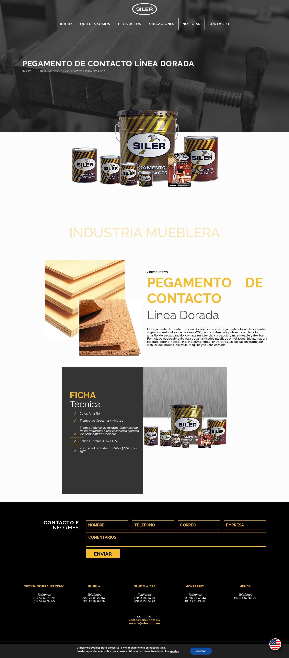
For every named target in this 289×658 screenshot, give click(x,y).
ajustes (174, 651)
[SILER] (144, 9)
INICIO (26, 71)
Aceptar (201, 651)
